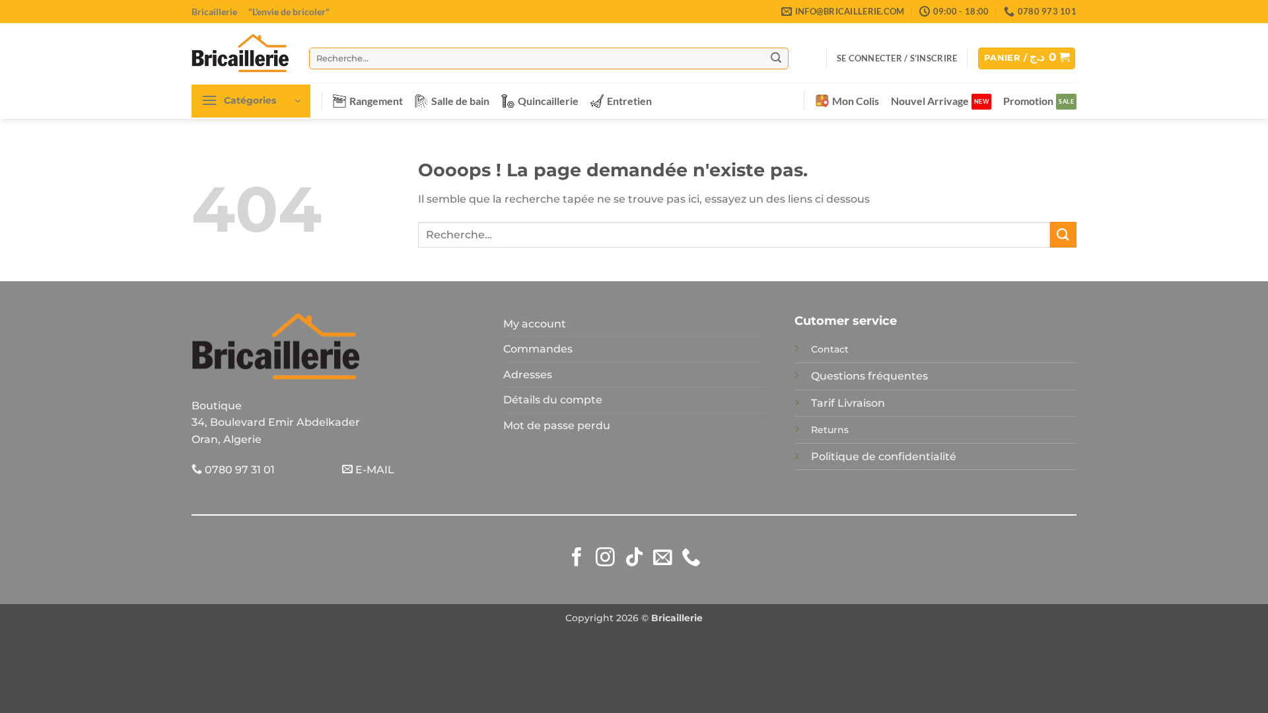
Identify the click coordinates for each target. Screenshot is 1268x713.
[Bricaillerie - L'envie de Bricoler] (240, 53)
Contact (830, 349)
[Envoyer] (776, 58)
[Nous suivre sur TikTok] (634, 558)
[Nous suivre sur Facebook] (576, 558)
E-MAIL (373, 469)
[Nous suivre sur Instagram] (605, 558)
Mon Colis (855, 100)
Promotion (1028, 100)
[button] (897, 58)
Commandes (538, 349)
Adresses (527, 374)
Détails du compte (552, 399)
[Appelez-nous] (691, 558)
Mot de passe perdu (556, 425)
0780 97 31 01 (238, 469)
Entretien (629, 100)
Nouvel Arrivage (930, 100)
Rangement (376, 100)
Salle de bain (460, 100)
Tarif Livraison (848, 403)
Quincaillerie (548, 100)
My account (534, 324)
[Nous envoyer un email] (662, 558)
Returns (830, 430)
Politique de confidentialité (883, 456)
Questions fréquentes (869, 376)
